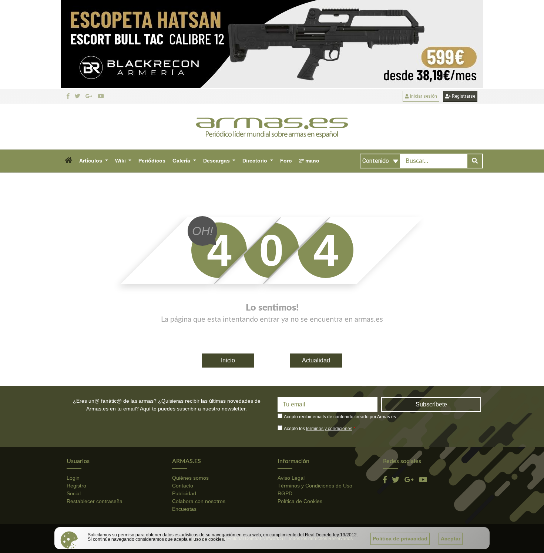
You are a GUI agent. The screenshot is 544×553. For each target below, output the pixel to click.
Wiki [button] (121, 161)
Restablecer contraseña (94, 501)
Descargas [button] (217, 161)
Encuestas (184, 509)
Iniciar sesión (423, 96)
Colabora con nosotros (198, 501)
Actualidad (316, 360)
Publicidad (184, 493)
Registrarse (463, 96)
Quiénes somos (190, 478)
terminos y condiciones (329, 428)
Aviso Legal (291, 478)
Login (73, 478)
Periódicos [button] (151, 161)
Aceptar (450, 539)
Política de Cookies (300, 501)
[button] (68, 161)
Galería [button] (182, 161)
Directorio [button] (255, 161)
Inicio (228, 360)
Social (74, 493)
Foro (286, 161)
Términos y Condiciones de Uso (315, 486)
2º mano (309, 161)
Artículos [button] (91, 161)
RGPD (285, 493)
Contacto (182, 486)
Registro (76, 486)
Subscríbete (431, 404)
